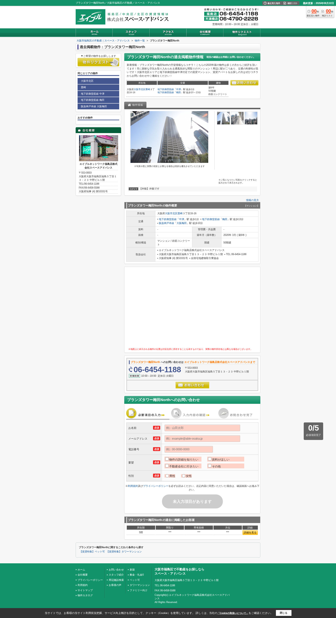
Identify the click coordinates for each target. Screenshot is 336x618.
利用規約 (133, 486)
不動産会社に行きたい (183, 466)
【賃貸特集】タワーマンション (124, 551)
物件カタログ (85, 595)
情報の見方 (252, 200)
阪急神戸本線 (166, 223)
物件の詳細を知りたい (183, 459)
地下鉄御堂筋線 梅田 (92, 99)
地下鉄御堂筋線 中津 (92, 93)
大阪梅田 (182, 223)
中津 (178, 89)
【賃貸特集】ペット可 (92, 551)
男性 (172, 476)
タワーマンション (140, 585)
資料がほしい (220, 459)
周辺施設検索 (116, 579)
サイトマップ (85, 590)
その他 (216, 466)
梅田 (178, 92)
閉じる (283, 612)
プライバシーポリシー (155, 486)
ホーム (81, 569)
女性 (189, 476)
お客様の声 (115, 585)
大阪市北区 (139, 89)
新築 (132, 569)
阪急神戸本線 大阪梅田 (94, 106)
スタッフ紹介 (116, 574)
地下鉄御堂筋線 (166, 89)
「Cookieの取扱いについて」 (232, 613)
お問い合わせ (116, 569)
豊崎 (147, 89)
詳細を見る (250, 532)
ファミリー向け (138, 590)
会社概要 (83, 574)
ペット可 (135, 579)
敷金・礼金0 (137, 574)
